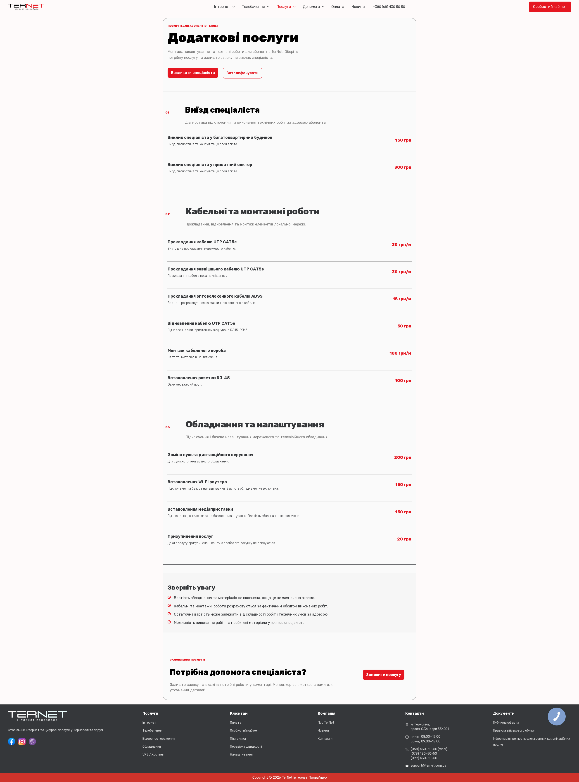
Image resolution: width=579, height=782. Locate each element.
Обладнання (151, 747)
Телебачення (253, 7)
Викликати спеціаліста (193, 73)
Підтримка (238, 739)
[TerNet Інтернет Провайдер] (26, 6)
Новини (358, 7)
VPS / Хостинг (153, 754)
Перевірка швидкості (246, 747)
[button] (232, 6)
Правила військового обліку (514, 730)
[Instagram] (22, 741)
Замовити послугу (383, 675)
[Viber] (32, 741)
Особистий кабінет (244, 730)
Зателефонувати (242, 73)
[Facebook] (11, 741)
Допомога (311, 7)
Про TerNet (326, 723)
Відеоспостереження (158, 739)
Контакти (325, 739)
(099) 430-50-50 (424, 758)
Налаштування (241, 754)
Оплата (337, 7)
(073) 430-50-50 (424, 754)
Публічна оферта (506, 723)
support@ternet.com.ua (428, 766)
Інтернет (222, 7)
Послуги (284, 7)
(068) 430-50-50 (424, 749)
